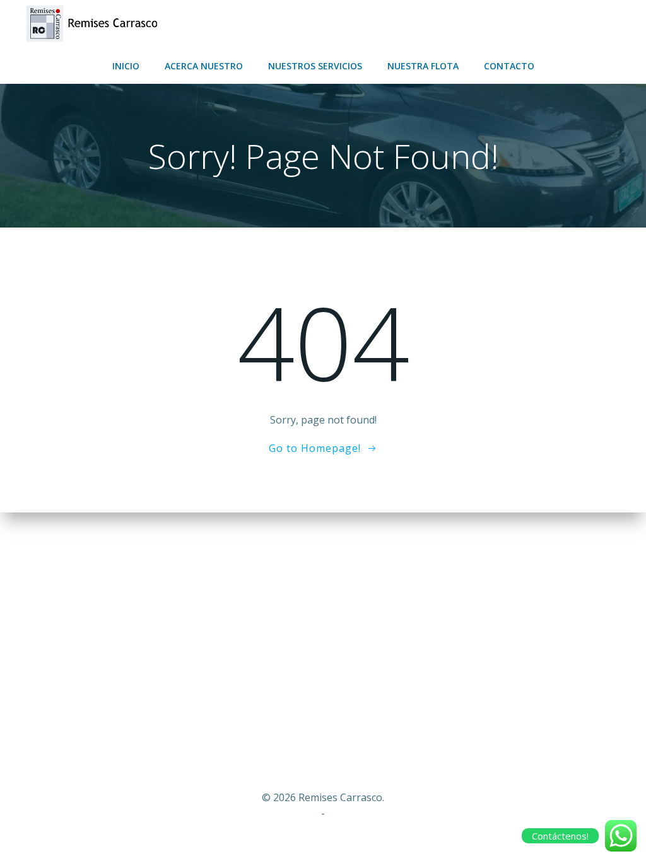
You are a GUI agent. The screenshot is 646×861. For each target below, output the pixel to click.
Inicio (125, 66)
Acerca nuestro (204, 66)
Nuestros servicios (315, 66)
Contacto (509, 66)
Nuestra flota (423, 66)
